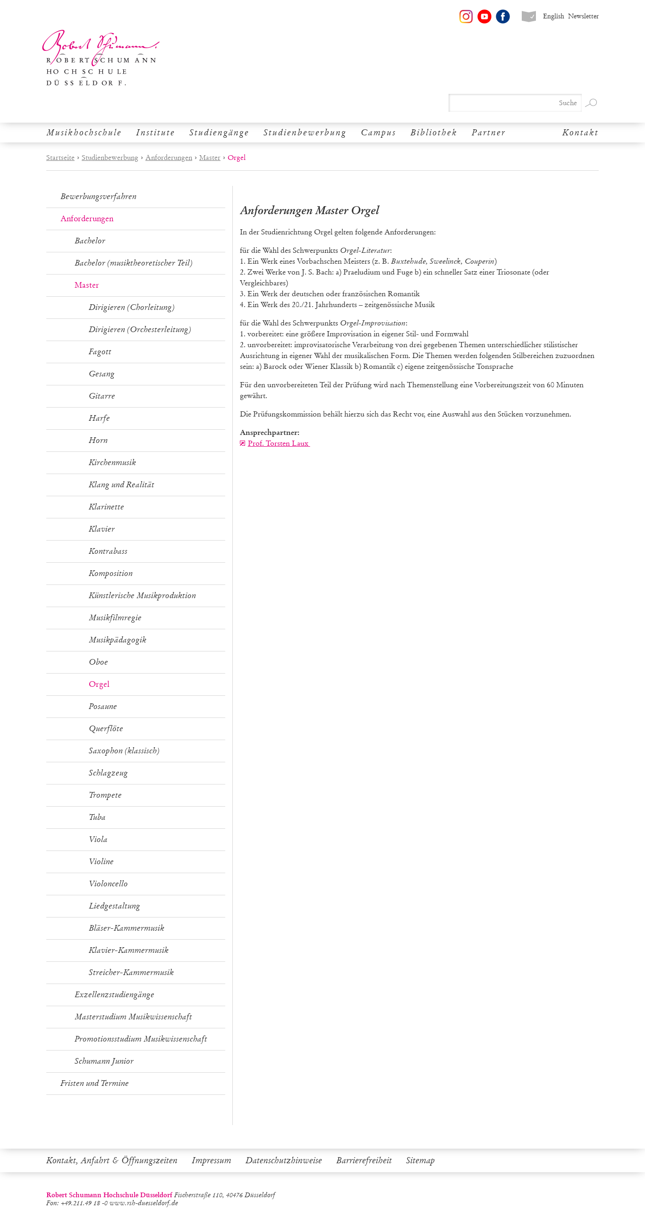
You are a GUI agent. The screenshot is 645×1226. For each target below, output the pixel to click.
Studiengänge (219, 132)
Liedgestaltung (114, 906)
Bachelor (90, 241)
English (553, 16)
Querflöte (106, 729)
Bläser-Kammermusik (126, 928)
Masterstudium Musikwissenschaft (133, 1017)
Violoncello (108, 884)
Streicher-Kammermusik (131, 972)
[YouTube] (484, 16)
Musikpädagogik (117, 640)
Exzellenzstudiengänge (114, 995)
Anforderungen (168, 157)
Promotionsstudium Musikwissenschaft (141, 1039)
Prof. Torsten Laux (279, 443)
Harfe (99, 418)
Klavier (102, 529)
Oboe (98, 662)
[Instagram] (466, 16)
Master (210, 157)
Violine (101, 862)
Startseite (60, 157)
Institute (155, 132)
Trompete (105, 795)
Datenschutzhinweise (284, 1160)
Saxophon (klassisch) (124, 751)
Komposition (111, 573)
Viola (98, 839)
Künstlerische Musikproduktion (142, 595)
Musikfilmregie (115, 618)
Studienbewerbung (305, 132)
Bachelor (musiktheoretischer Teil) (134, 263)
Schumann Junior (104, 1061)
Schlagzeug (108, 773)
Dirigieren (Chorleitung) (132, 307)
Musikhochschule (84, 132)
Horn (98, 440)
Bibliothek (434, 132)
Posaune (103, 706)
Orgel (99, 684)
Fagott (100, 352)
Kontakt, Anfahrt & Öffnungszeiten (112, 1160)
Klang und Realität (121, 485)
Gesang (102, 374)
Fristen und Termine (94, 1083)
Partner (489, 132)
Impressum (211, 1160)
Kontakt (580, 132)
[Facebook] (503, 16)
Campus (378, 132)
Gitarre (102, 396)
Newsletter (583, 16)
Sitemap (420, 1160)
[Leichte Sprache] (529, 16)
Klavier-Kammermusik (129, 950)
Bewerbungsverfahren (98, 196)
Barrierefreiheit (364, 1160)
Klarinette (106, 507)
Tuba (97, 817)
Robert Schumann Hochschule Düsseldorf (101, 58)
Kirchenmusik (112, 462)
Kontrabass (108, 551)
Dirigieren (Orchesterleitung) (140, 329)
